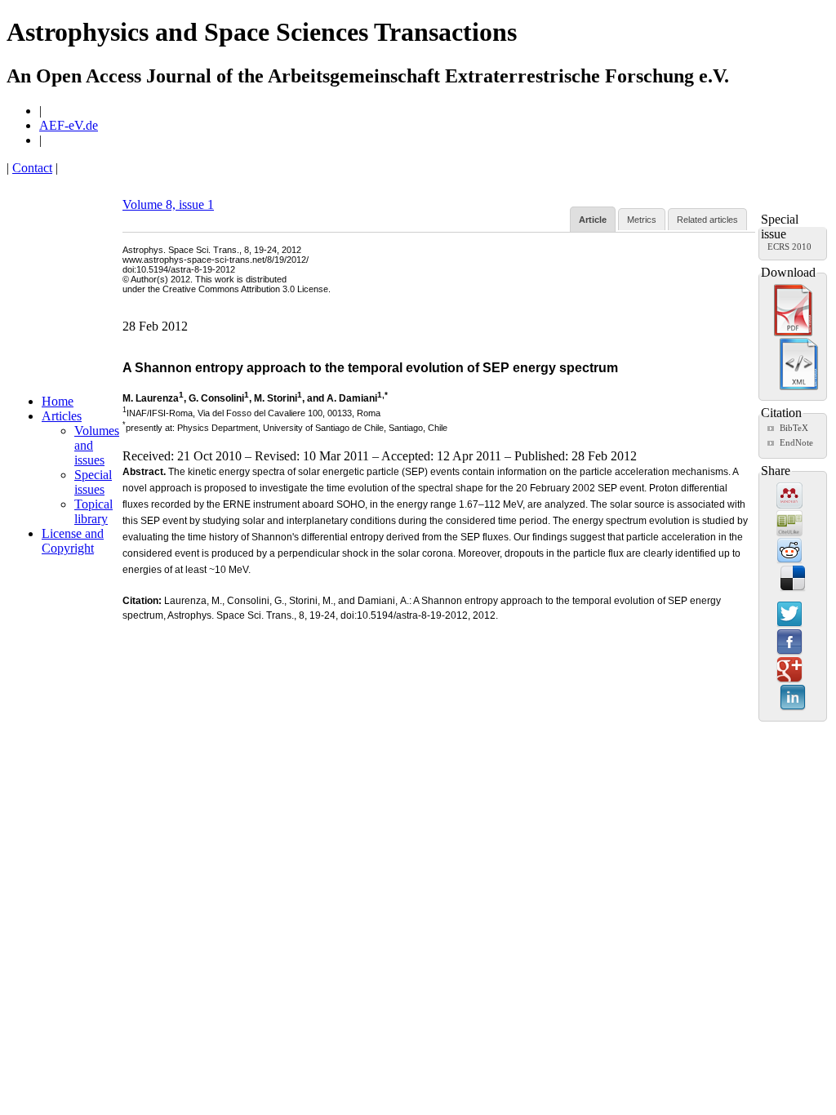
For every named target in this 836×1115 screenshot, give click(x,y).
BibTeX (794, 428)
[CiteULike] (789, 524)
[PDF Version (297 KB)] (793, 333)
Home (57, 401)
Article (593, 219)
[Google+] (789, 671)
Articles (62, 416)
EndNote (796, 442)
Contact (32, 168)
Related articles (707, 219)
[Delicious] (793, 579)
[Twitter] (789, 615)
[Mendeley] (789, 496)
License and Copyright (73, 540)
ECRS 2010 (789, 246)
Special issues (93, 482)
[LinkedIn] (793, 699)
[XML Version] (799, 387)
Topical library (93, 511)
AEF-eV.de (68, 125)
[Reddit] (789, 552)
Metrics (641, 219)
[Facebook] (789, 643)
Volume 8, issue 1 (168, 204)
